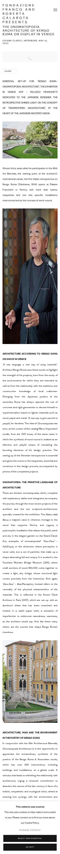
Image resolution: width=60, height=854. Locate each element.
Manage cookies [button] (29, 830)
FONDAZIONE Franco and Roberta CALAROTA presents (19, 10)
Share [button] (8, 71)
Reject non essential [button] (30, 838)
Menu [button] (55, 10)
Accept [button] (30, 847)
